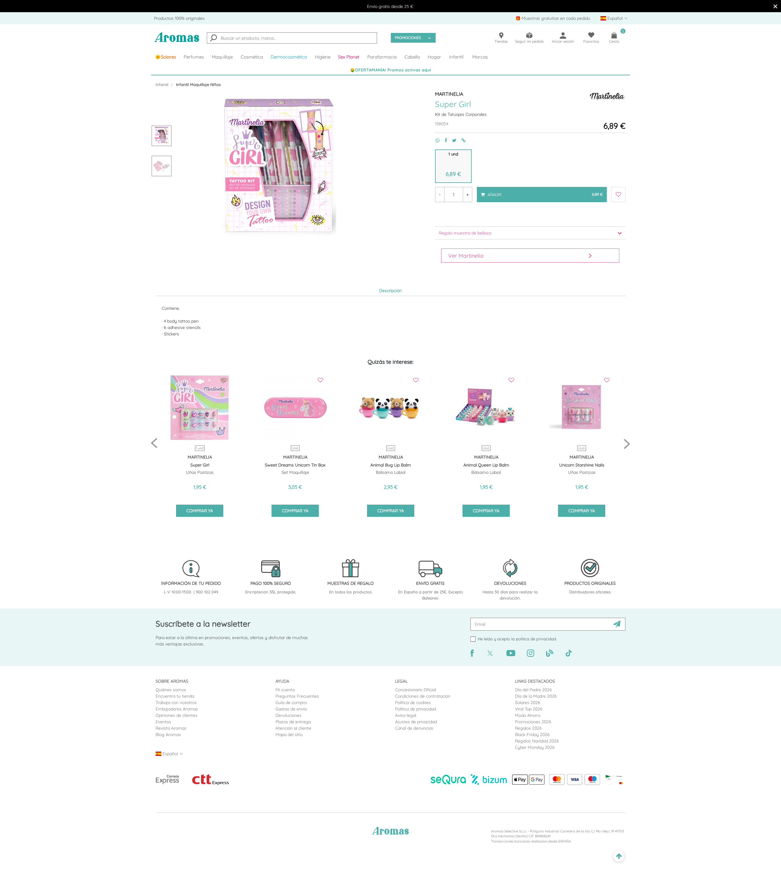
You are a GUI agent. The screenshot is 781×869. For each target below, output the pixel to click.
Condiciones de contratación (422, 696)
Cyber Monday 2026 (535, 747)
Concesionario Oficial (415, 689)
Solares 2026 (527, 702)
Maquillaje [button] (222, 57)
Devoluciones (288, 715)
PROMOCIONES (408, 37)
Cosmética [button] (252, 57)
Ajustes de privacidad (416, 721)
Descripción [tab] (390, 290)
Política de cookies (413, 702)
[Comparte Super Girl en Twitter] (451, 140)
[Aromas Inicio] (177, 41)
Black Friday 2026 (532, 734)
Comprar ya (199, 510)
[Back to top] (618, 856)
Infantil (162, 84)
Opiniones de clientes (176, 715)
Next (627, 443)
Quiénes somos (171, 689)
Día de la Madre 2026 (536, 696)
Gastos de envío (291, 709)
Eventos (163, 721)
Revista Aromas (171, 728)
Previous (154, 443)
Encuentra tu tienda (175, 696)
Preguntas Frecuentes (297, 696)
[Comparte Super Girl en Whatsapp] (435, 140)
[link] (165, 57)
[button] (349, 57)
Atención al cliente (293, 728)
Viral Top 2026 (528, 709)
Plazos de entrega (293, 721)
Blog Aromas (168, 734)
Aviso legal (405, 715)
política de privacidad (536, 638)
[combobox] (292, 38)
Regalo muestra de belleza (465, 233)
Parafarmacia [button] (382, 57)
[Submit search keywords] (213, 38)
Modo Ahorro (527, 715)
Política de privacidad (415, 709)
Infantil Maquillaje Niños (198, 84)
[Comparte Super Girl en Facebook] (443, 140)
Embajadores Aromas (177, 709)
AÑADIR (544, 192)
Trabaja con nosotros (176, 702)
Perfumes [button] (194, 57)
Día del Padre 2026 (533, 689)
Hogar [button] (434, 57)
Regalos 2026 (528, 728)
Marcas (480, 57)
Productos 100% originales (179, 18)
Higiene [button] (322, 57)
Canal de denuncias (414, 728)
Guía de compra (291, 702)
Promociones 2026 (533, 721)
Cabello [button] (412, 57)
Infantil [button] (456, 57)
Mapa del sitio (289, 734)
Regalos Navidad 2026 (537, 741)
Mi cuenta (285, 689)
